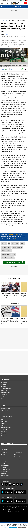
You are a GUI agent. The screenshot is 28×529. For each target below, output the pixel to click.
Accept (13, 527)
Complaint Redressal (6, 388)
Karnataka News (5, 475)
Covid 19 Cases (6, 247)
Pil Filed (4, 243)
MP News (3, 461)
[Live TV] (25, 3)
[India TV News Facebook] (23, 0)
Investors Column (5, 392)
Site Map (5, 509)
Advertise (3, 386)
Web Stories (4, 401)
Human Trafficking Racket (8, 254)
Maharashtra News (18, 452)
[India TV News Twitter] (25, 0)
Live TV (3, 396)
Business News (4, 435)
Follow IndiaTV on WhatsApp (13, 262)
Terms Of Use (12, 509)
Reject (22, 527)
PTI (7, 34)
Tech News (4, 431)
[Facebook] (2, 484)
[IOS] (20, 0)
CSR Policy (10, 511)
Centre (22, 243)
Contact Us (4, 382)
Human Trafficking (17, 247)
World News (4, 421)
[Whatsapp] (22, 69)
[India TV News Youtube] (26, 0)
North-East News (5, 463)
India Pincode (4, 410)
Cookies (4, 524)
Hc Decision (15, 243)
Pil (9, 243)
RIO (16, 511)
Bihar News (4, 452)
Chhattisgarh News (5, 469)
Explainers (3, 433)
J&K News (3, 473)
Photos (2, 423)
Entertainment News (6, 427)
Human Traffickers (7, 250)
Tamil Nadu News (5, 465)
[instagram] (10, 484)
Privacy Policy (21, 509)
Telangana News (18, 456)
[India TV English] (15, 3)
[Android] (21, 0)
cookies (5, 527)
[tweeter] (6, 484)
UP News (3, 467)
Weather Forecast (5, 408)
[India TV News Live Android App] (7, 492)
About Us (3, 384)
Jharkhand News (5, 459)
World (17, 7)
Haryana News (4, 456)
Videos (8, 7)
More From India (14, 279)
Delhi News (4, 454)
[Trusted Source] (13, 69)
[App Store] (20, 492)
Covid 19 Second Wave (8, 258)
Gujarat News (4, 471)
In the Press (4, 390)
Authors (3, 398)
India (12, 7)
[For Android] (7, 501)
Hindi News (4, 394)
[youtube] (13, 484)
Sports (22, 7)
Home (2, 7)
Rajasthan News (18, 454)
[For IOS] (20, 501)
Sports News (4, 429)
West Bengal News (18, 459)
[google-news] (21, 484)
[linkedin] (17, 484)
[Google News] (5, 69)
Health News (4, 438)
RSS (19, 511)
